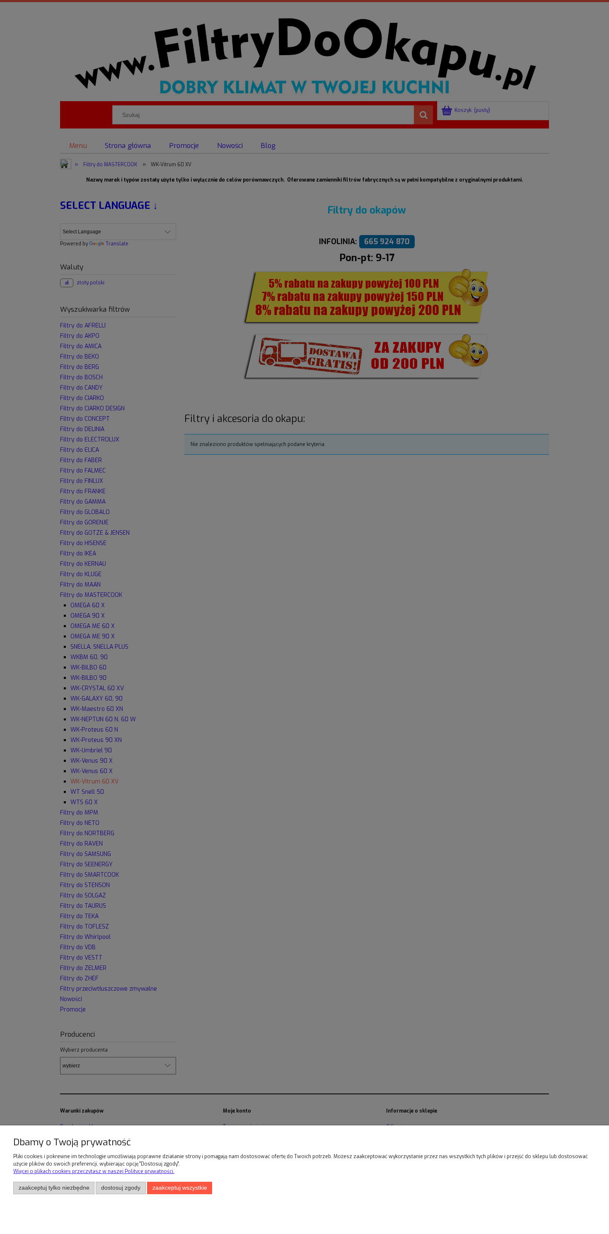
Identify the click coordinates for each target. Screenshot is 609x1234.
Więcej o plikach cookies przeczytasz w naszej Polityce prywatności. (93, 1171)
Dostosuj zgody (120, 1188)
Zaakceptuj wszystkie (179, 1188)
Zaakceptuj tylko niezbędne (54, 1188)
